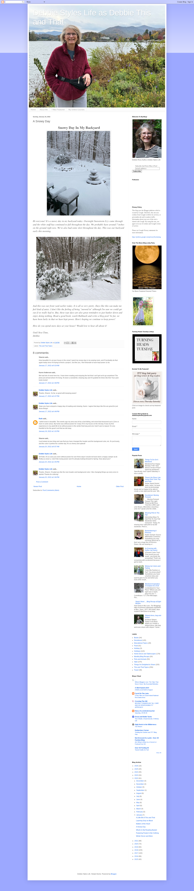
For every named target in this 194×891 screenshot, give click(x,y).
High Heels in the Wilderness (145, 724)
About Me (44, 110)
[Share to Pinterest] (75, 343)
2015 (136, 859)
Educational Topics (141, 643)
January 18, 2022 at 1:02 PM (49, 431)
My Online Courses (76, 110)
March (138, 809)
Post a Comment (42, 482)
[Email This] (65, 343)
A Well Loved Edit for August (144, 690)
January (139, 815)
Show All (158, 752)
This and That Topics (45, 346)
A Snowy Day (141, 827)
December (140, 781)
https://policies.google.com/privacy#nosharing (146, 237)
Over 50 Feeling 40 (142, 748)
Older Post (120, 486)
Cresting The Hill (141, 701)
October (139, 787)
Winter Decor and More (144, 836)
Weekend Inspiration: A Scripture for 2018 (152, 585)
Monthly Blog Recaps (141, 656)
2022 (136, 778)
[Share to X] (70, 343)
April (138, 806)
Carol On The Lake (142, 693)
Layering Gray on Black (144, 821)
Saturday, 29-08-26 (141, 713)
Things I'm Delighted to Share (144, 665)
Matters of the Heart (143, 824)
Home (33, 110)
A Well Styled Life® (142, 688)
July (138, 796)
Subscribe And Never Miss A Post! (146, 166)
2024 (136, 772)
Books (136, 638)
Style (136, 662)
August (139, 793)
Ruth (40, 419)
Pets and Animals (140, 659)
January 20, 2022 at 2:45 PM (49, 462)
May (138, 802)
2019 (136, 847)
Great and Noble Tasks (143, 717)
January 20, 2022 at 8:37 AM (49, 447)
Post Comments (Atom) (51, 490)
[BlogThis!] (67, 343)
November (140, 784)
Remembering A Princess (150, 531)
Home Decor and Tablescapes (145, 654)
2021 (136, 841)
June (138, 799)
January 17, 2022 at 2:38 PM (49, 383)
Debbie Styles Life (45, 390)
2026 (136, 766)
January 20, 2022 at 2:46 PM (49, 477)
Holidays (137, 651)
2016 (136, 856)
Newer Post (38, 486)
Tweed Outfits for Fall (141, 750)
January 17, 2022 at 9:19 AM (49, 365)
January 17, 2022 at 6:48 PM (49, 411)
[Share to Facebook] (72, 343)
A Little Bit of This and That (145, 818)
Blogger (113, 874)
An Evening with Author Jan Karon (151, 549)
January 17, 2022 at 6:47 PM (49, 396)
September (140, 790)
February (139, 812)
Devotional (138, 640)
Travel (136, 670)
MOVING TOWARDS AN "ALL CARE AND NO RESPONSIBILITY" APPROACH (147, 705)
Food (136, 646)
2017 (136, 853)
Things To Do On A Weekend (151, 460)
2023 (136, 775)
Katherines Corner (142, 730)
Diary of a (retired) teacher (145, 711)
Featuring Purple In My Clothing (147, 833)
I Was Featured (58, 110)
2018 (136, 850)
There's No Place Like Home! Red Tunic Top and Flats (153, 479)
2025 (136, 769)
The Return (138, 726)
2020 (136, 844)
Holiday (137, 648)
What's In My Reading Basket (146, 830)
